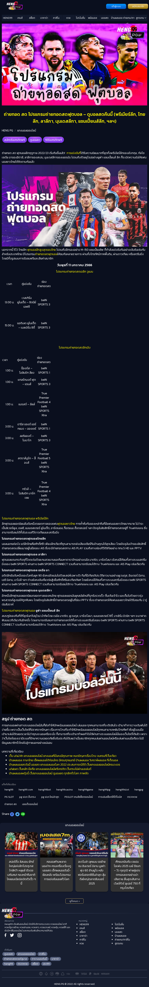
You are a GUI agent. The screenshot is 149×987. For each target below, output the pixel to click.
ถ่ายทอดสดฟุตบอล (46, 254)
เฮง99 (46, 964)
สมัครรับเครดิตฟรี (14, 140)
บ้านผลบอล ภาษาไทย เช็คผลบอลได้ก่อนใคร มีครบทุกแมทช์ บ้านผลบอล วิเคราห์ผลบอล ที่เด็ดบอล (63, 760)
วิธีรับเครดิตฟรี (53, 140)
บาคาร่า (44, 18)
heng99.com (26, 790)
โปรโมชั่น (80, 18)
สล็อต (32, 18)
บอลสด (104, 18)
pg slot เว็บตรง (27, 797)
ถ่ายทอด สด (11, 804)
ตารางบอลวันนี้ (39, 959)
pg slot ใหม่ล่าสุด (50, 797)
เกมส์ (20, 18)
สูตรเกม (140, 18)
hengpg (138, 790)
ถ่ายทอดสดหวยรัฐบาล (15, 959)
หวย (68, 18)
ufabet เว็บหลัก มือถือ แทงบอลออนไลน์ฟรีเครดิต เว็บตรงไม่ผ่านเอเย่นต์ (50, 769)
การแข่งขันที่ (73, 153)
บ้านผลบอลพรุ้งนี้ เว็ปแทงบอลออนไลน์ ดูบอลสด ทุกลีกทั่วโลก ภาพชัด (48, 773)
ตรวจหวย (132, 797)
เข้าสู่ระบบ (116, 6)
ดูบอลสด (35, 140)
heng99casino (64, 790)
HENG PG (7, 130)
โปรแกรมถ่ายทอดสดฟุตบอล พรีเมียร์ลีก (25, 518)
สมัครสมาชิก (138, 6)
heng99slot (122, 790)
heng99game (85, 790)
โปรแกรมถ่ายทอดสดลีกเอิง (74, 347)
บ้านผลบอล (116, 18)
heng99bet (44, 790)
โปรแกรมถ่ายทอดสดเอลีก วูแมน (74, 271)
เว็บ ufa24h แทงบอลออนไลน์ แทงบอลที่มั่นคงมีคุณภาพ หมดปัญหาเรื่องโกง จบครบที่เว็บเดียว (62, 756)
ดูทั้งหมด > (74, 901)
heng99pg (104, 790)
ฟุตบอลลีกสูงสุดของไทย (41, 249)
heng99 (9, 790)
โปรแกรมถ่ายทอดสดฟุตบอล (18, 610)
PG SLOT (9, 797)
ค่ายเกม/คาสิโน (128, 18)
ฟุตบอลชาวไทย (66, 523)
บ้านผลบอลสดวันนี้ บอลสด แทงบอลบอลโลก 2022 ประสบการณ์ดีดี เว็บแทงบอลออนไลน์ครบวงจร (64, 764)
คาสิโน (56, 18)
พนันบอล (92, 18)
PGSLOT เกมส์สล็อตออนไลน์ (79, 797)
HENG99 (7, 18)
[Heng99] (53, 6)
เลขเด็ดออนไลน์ (30, 804)
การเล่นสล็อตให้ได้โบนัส (110, 797)
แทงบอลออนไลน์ (26, 130)
